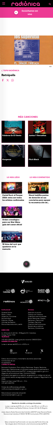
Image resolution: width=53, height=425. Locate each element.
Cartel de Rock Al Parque (12, 192)
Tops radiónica (11, 71)
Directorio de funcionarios (37, 324)
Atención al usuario (34, 312)
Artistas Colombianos (37, 192)
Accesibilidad (6, 363)
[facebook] (2, 80)
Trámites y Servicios (34, 322)
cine (5, 216)
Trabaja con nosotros (35, 314)
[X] (7, 80)
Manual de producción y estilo (11, 324)
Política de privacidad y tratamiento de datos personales (21, 359)
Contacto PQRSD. (30, 373)
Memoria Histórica (10, 241)
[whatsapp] (12, 80)
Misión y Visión (6, 314)
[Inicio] (25, 3)
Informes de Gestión (8, 322)
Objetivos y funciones (8, 316)
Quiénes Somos (6, 312)
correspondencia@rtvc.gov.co (36, 371)
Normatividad (6, 318)
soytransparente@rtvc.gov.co (11, 395)
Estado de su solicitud (35, 326)
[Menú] (3, 3)
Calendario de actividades (37, 316)
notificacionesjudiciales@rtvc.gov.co (13, 389)
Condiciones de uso (8, 361)
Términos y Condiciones (36, 328)
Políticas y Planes (7, 320)
